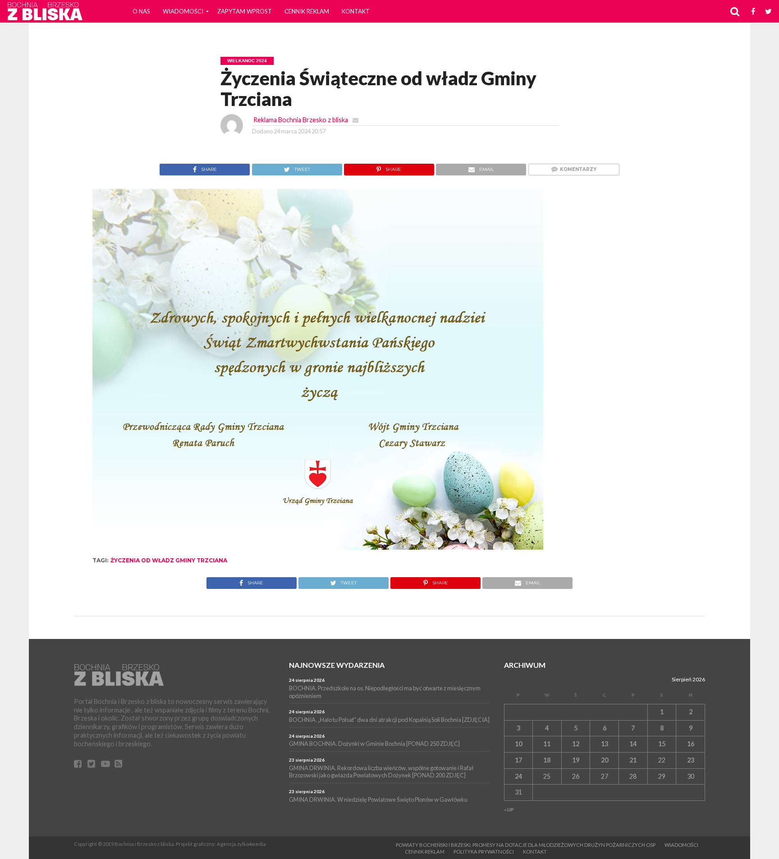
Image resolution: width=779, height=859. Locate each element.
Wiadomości (183, 11)
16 (690, 744)
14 (633, 744)
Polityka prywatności (484, 851)
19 (575, 760)
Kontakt (356, 11)
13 (604, 744)
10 (518, 744)
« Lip (509, 809)
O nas (141, 11)
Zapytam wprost (244, 11)
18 (546, 760)
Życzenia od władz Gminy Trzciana (168, 560)
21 (633, 760)
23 (690, 760)
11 (546, 744)
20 (604, 760)
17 (518, 760)
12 (575, 744)
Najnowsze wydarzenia (337, 665)
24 (518, 776)
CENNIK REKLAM (306, 11)
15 (661, 744)
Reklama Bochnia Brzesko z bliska (300, 120)
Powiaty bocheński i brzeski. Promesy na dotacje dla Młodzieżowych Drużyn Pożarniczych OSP (525, 845)
